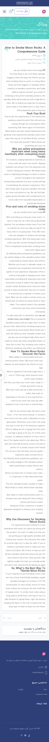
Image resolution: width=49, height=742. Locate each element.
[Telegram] (25, 735)
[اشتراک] (5, 49)
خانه (45, 689)
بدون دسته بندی (34, 63)
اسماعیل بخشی (21, 59)
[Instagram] (21, 735)
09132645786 (22, 3)
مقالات (20, 689)
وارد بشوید (23, 632)
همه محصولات (41, 694)
